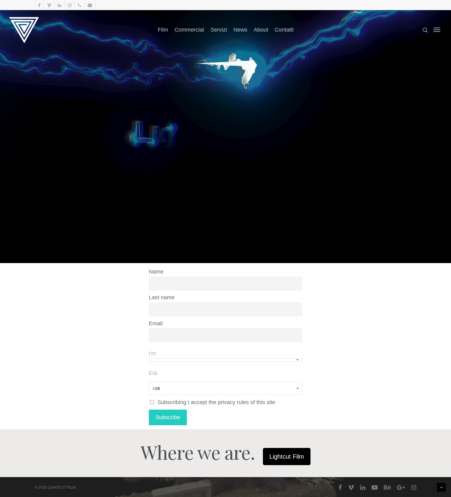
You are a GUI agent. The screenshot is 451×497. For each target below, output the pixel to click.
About (261, 30)
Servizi (218, 30)
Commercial (189, 30)
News (240, 30)
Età (153, 373)
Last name (162, 297)
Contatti (284, 30)
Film (163, 30)
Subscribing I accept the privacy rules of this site (215, 402)
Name (156, 272)
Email (156, 323)
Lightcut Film (286, 456)
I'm (152, 353)
